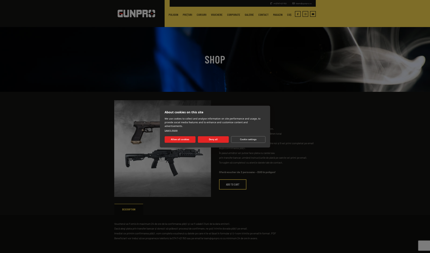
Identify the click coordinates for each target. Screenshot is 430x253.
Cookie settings (248, 139)
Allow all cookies (180, 139)
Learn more (171, 130)
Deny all (213, 139)
